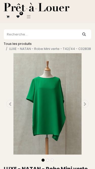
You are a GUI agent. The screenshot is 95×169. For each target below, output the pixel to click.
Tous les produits (18, 43)
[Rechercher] (84, 34)
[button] (10, 104)
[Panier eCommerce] (8, 17)
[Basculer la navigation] (28, 16)
